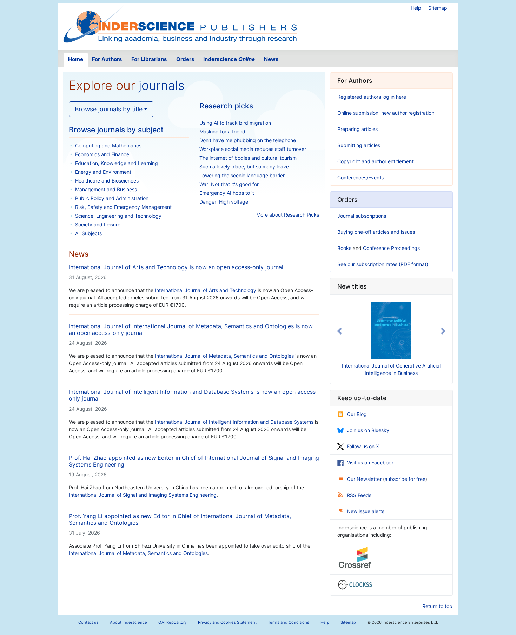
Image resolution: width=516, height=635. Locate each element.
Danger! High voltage (223, 202)
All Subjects (88, 233)
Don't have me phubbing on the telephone (247, 140)
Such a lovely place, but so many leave (244, 167)
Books (344, 248)
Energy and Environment (103, 172)
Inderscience (229, 59)
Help (416, 8)
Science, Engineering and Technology (118, 216)
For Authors (107, 59)
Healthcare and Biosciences (107, 181)
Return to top (437, 606)
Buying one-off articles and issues (376, 232)
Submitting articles (358, 145)
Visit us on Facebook (370, 462)
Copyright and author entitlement (375, 161)
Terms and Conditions (288, 622)
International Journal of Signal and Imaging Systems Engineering (143, 495)
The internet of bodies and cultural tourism (248, 158)
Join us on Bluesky (368, 430)
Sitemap (437, 8)
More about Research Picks (287, 215)
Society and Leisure (97, 224)
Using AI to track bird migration (235, 123)
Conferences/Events (360, 177)
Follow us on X (363, 446)
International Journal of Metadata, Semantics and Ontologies (138, 553)
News (271, 59)
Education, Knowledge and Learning (116, 163)
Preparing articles (357, 129)
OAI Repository (172, 622)
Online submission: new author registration (385, 113)
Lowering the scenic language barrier (242, 175)
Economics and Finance (102, 154)
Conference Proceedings (391, 248)
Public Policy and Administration (111, 198)
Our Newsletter (365, 479)
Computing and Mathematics (108, 145)
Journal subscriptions (361, 216)
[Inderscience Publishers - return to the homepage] (180, 23)
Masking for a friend (222, 131)
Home (75, 59)
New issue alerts (365, 511)
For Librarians (149, 59)
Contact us (88, 622)
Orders (185, 59)
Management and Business (106, 189)
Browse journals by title (109, 109)
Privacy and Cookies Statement (227, 622)
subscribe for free (405, 479)
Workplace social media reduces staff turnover (252, 149)
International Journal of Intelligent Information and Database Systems (234, 422)
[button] (339, 331)
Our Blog (357, 414)
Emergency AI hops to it (226, 193)
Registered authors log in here (371, 97)
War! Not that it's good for (229, 184)
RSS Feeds (359, 495)
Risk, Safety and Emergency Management (123, 207)
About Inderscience (128, 622)
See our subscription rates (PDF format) (382, 264)
